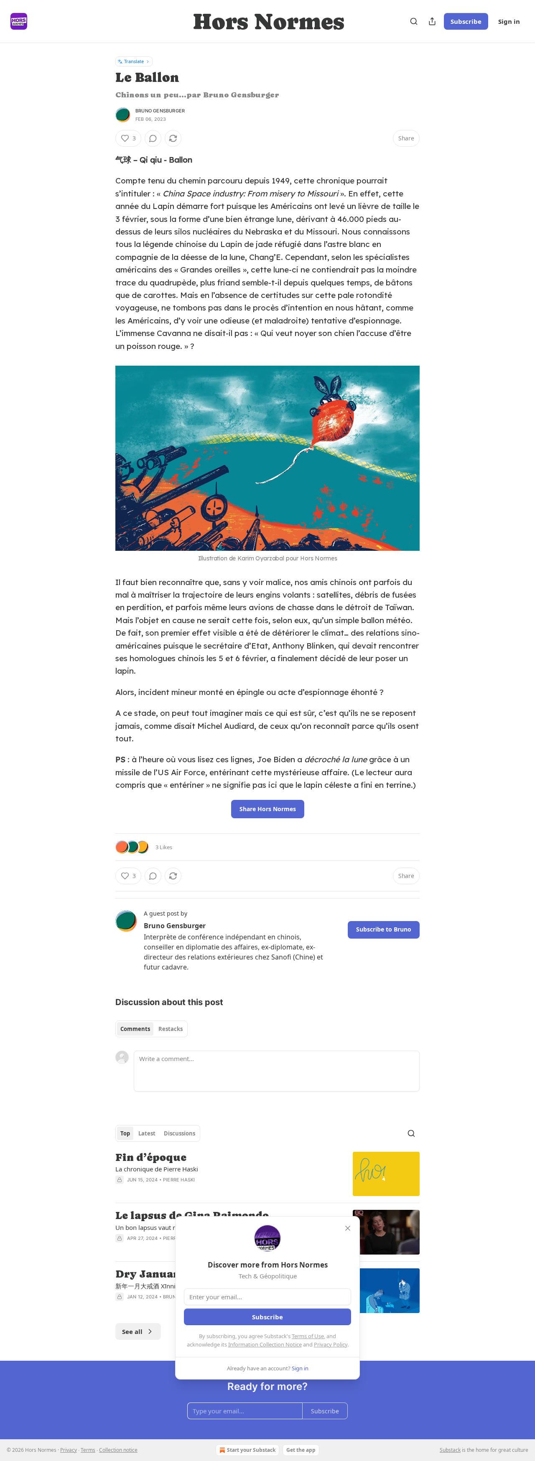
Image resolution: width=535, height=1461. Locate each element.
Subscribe (466, 21)
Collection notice (118, 1449)
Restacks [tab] (170, 1029)
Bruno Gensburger (160, 111)
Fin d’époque (150, 1157)
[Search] (413, 21)
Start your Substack (251, 1449)
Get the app (301, 1449)
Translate (134, 61)
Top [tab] (125, 1133)
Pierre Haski (179, 1180)
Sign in (509, 21)
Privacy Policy (330, 1344)
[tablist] (151, 1029)
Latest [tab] (146, 1133)
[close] (347, 1228)
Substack (450, 1449)
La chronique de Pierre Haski (156, 1169)
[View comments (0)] (153, 138)
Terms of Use (308, 1336)
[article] (267, 1174)
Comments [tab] (135, 1029)
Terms (88, 1449)
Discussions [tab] (179, 1133)
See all (132, 1331)
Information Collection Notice (265, 1344)
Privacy (68, 1449)
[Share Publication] (432, 21)
